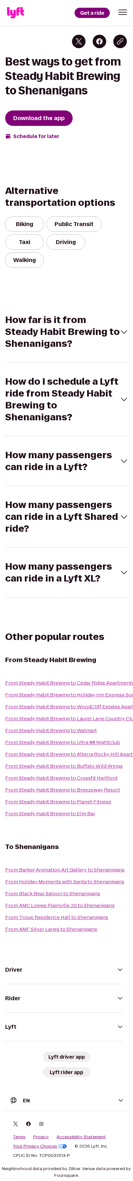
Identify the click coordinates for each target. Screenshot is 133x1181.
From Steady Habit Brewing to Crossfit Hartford (61, 777)
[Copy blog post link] (120, 41)
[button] (123, 12)
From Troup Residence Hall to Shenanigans (56, 917)
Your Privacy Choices (35, 1146)
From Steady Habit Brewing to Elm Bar (50, 813)
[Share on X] (79, 41)
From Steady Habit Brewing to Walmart (51, 730)
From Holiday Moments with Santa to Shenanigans (64, 881)
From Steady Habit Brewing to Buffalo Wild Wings (64, 766)
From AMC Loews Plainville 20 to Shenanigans (60, 905)
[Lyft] (15, 13)
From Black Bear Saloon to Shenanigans (52, 893)
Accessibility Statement (81, 1137)
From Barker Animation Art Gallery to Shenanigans (65, 869)
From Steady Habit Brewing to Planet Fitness (58, 801)
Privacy (41, 1137)
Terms (19, 1137)
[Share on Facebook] (99, 41)
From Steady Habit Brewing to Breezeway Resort (62, 789)
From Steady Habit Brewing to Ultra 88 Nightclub (62, 742)
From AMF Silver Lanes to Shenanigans (51, 929)
